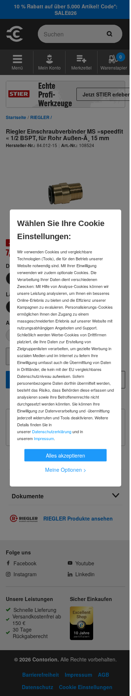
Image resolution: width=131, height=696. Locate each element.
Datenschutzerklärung (51, 431)
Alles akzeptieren (65, 455)
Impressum (44, 438)
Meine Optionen (65, 469)
